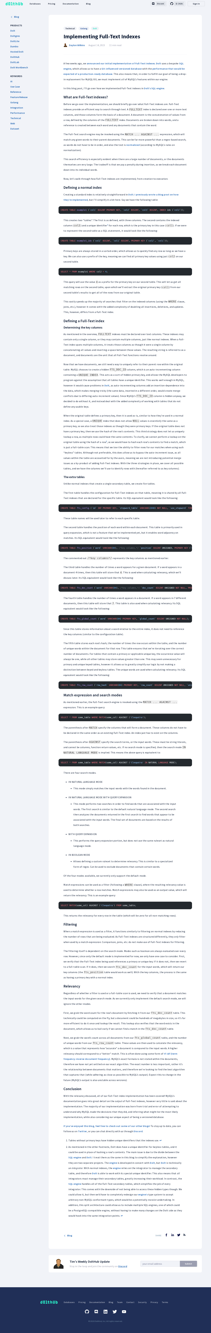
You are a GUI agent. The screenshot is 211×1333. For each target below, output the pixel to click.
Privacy (154, 1302)
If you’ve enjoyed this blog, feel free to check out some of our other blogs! (106, 1126)
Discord (138, 1131)
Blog (88, 3)
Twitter (82, 1131)
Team (119, 1302)
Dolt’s (147, 88)
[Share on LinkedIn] (172, 1235)
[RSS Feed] (184, 1237)
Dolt (95, 28)
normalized (133, 144)
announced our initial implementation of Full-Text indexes (121, 63)
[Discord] (96, 1312)
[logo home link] (14, 3)
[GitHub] (87, 1312)
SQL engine (157, 88)
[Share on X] (179, 1235)
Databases (35, 3)
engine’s (143, 1194)
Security (142, 1302)
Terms (165, 1302)
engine (113, 1162)
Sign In (196, 3)
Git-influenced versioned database (121, 68)
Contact (130, 1302)
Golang (83, 28)
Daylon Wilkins (77, 45)
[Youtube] (124, 1312)
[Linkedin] (105, 1312)
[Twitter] (114, 1312)
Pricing (51, 3)
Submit (188, 1263)
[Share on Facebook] (166, 1235)
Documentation (71, 3)
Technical (70, 28)
